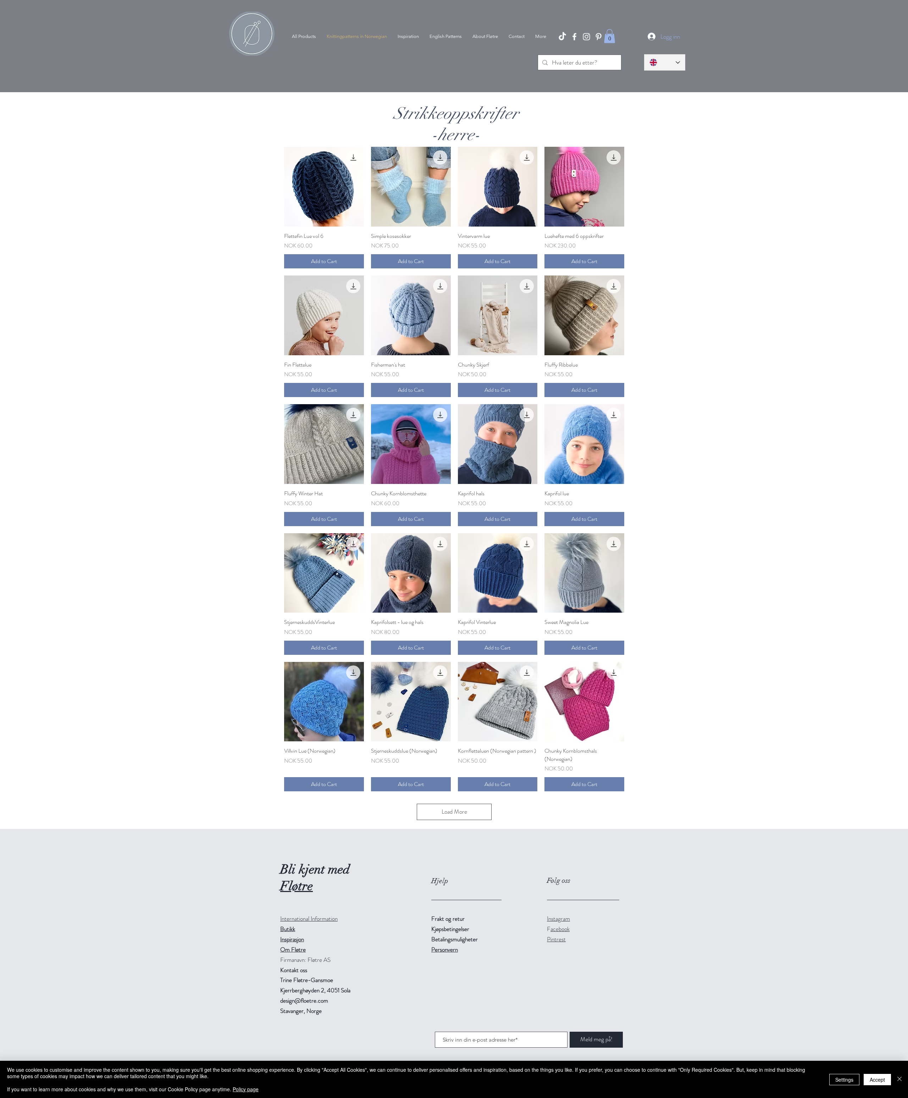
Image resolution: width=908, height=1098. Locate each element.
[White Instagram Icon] (586, 36)
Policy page (246, 1089)
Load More (454, 811)
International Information (309, 918)
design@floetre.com (304, 1000)
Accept (877, 1079)
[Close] (899, 1079)
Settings (844, 1079)
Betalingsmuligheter (454, 939)
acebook (560, 929)
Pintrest (556, 939)
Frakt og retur (448, 918)
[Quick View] (324, 187)
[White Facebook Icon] (574, 36)
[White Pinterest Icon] (598, 36)
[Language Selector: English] (664, 62)
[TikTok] (562, 36)
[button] (609, 36)
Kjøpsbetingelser (450, 929)
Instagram (558, 918)
